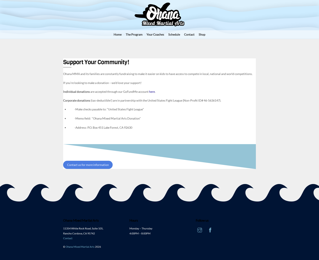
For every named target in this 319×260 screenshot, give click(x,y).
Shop (202, 34)
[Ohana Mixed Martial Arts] (159, 24)
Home (118, 34)
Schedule (174, 34)
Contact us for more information (88, 165)
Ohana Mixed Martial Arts (80, 246)
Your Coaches (155, 34)
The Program (134, 34)
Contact (189, 34)
